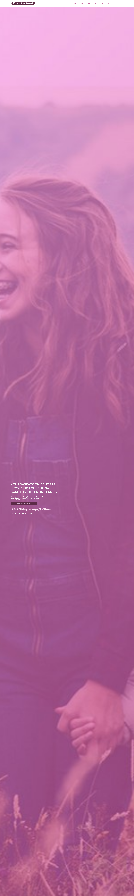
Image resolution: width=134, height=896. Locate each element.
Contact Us (119, 3)
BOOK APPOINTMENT (24, 503)
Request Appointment (106, 3)
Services (82, 3)
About (75, 3)
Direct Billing (92, 3)
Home (23, 3)
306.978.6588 (26, 513)
